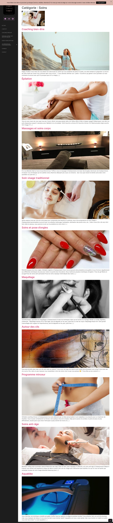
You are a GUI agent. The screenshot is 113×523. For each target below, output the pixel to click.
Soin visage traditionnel (35, 177)
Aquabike (27, 473)
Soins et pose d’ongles (35, 227)
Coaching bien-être (33, 29)
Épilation (27, 78)
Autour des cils (30, 326)
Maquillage (28, 277)
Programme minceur (33, 374)
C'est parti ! (101, 3)
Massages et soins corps (36, 128)
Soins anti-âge (30, 424)
